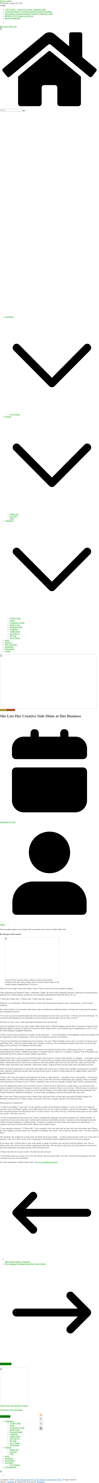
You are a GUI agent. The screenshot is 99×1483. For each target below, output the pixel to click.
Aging (12, 621)
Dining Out (14, 514)
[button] (52, 412)
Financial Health (16, 627)
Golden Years (15, 631)
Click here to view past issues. (11, 1410)
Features (8, 417)
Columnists (9, 521)
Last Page (13, 516)
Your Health (14, 1445)
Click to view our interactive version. (14, 1406)
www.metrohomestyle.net (47, 1162)
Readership (9, 647)
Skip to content (5, 1)
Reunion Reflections (12, 18)
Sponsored (9, 1458)
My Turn (13, 636)
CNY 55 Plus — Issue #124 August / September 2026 (25, 10)
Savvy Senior (15, 638)
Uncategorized (10, 1467)
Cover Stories (15, 414)
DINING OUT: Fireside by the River (19, 16)
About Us (8, 642)
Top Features (10, 1461)
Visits (12, 519)
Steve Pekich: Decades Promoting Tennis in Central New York (29, 14)
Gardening (14, 629)
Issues (7, 640)
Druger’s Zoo (15, 625)
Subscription (9, 649)
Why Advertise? (11, 645)
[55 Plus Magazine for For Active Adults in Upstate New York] (49, 108)
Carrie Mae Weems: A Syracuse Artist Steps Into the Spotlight (28, 12)
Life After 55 (15, 634)
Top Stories (9, 317)
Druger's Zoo (15, 1430)
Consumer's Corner (17, 1428)
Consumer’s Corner (17, 623)
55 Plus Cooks (15, 618)
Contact (8, 651)
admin (2, 925)
